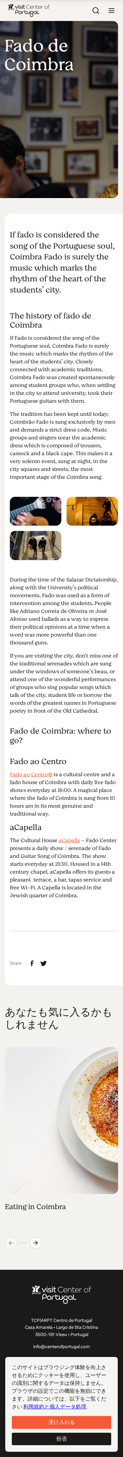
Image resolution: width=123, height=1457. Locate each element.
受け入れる (62, 1422)
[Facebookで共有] (32, 963)
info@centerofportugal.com (61, 1347)
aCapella (69, 840)
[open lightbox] (35, 511)
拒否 (61, 1438)
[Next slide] (36, 1243)
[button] (111, 10)
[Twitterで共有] (44, 963)
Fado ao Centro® (31, 775)
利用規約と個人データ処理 (54, 1406)
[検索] (95, 10)
